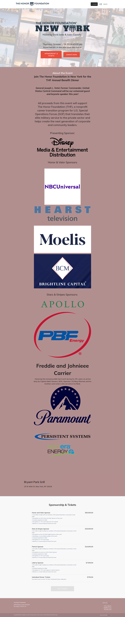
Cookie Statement (47, 614)
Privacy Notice (33, 614)
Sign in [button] (105, 4)
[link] (32, 4)
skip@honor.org (107, 607)
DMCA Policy (54, 614)
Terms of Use (40, 614)
